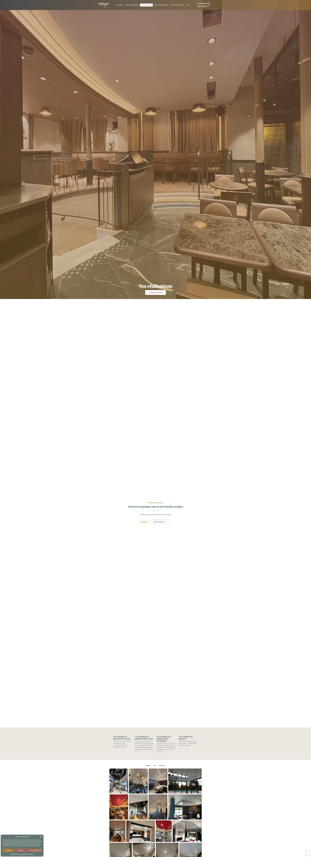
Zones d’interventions (161, 5)
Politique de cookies (14, 854)
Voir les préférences (35, 850)
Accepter (8, 850)
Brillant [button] (148, 765)
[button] (41, 837)
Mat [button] (154, 765)
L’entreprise (119, 5)
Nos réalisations (146, 5)
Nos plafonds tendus (132, 5)
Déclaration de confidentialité (26, 854)
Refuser (21, 850)
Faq (188, 5)
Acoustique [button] (162, 765)
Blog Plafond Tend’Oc (177, 5)
